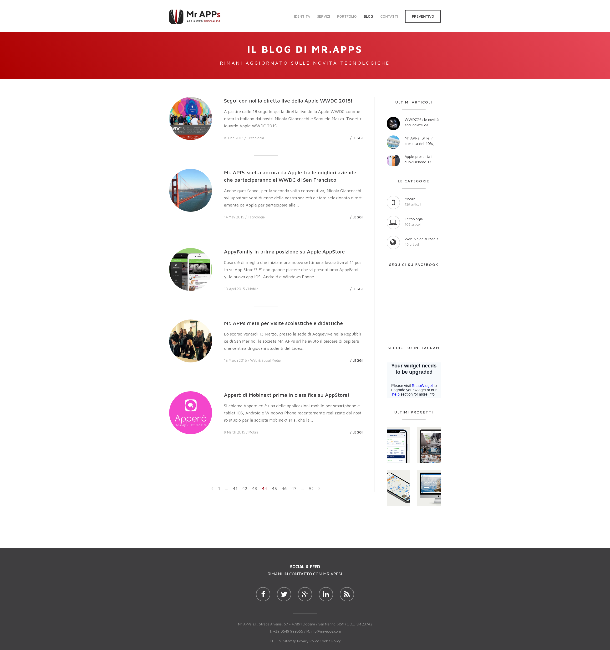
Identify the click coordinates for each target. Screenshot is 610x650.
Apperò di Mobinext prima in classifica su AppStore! (287, 395)
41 (235, 488)
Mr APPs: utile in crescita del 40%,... (420, 141)
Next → (319, 490)
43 (254, 488)
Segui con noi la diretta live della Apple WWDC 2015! (288, 101)
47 (293, 488)
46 (284, 488)
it (272, 641)
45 (274, 488)
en (279, 641)
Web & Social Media (265, 360)
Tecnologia (255, 138)
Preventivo (423, 16)
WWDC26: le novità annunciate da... (422, 122)
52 (311, 488)
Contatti (389, 16)
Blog (368, 16)
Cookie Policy (330, 641)
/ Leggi (356, 138)
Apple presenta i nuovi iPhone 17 (418, 159)
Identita (302, 16)
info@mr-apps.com (326, 631)
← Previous (212, 490)
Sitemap (289, 641)
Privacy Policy (308, 641)
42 (244, 488)
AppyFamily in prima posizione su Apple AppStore (284, 251)
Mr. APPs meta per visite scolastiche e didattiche (283, 323)
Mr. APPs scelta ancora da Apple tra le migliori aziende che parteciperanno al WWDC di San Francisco (290, 176)
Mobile (253, 289)
